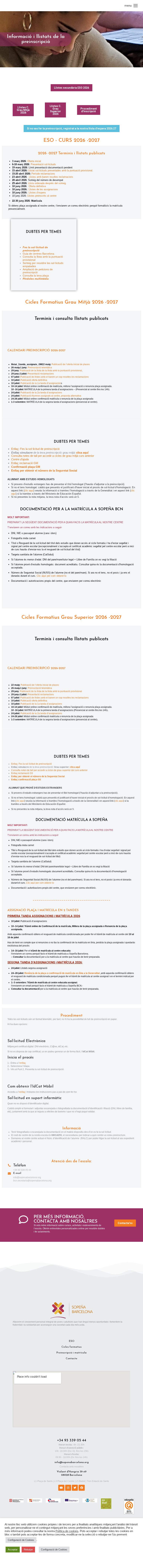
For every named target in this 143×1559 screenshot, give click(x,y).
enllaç (23, 1063)
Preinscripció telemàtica (40, 367)
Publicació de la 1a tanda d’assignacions (41, 704)
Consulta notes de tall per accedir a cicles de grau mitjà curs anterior (52, 455)
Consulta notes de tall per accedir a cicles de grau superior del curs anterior (49, 770)
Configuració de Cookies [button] (21, 1540)
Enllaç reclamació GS (22, 773)
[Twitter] (75, 1488)
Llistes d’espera (37, 192)
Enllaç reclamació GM (24, 463)
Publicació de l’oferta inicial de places (71, 364)
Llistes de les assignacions (43, 189)
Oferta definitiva (37, 186)
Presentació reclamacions (41, 373)
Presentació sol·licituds (44, 164)
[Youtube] (61, 1488)
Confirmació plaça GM (25, 466)
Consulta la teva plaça (36, 275)
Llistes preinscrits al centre (41, 195)
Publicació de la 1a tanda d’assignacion (40, 383)
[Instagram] (68, 1488)
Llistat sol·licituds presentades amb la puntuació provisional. (60, 170)
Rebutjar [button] (28, 1549)
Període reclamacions (43, 173)
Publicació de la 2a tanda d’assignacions (41, 392)
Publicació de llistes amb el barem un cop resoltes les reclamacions (54, 377)
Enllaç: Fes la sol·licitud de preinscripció (35, 448)
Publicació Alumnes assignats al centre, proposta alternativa (51, 395)
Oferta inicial (34, 161)
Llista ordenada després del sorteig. (47, 183)
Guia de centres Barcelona (38, 253)
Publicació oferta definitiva (33, 380)
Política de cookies (66, 1531)
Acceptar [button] (13, 1549)
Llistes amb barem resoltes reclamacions (50, 176)
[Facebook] (82, 1488)
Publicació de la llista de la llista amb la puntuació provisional (51, 370)
